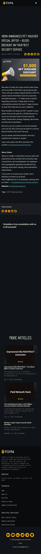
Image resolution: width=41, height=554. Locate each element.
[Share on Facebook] (32, 54)
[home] (7, 3)
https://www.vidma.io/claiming (19, 144)
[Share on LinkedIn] (28, 54)
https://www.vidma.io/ (17, 186)
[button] (35, 3)
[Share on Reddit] (35, 54)
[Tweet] (25, 54)
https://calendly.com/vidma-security (24, 182)
